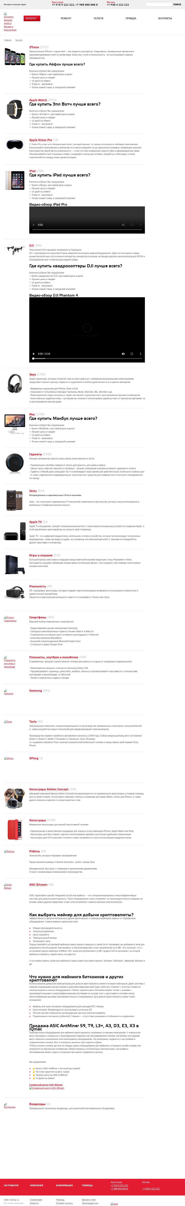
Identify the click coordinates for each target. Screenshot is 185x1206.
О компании (36, 1200)
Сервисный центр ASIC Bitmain (46, 1085)
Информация (64, 1185)
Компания (36, 1185)
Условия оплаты (64, 1203)
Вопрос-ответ (89, 1200)
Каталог (31, 18)
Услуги (98, 18)
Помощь (87, 1185)
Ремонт (66, 18)
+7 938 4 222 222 (151, 1189)
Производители (90, 1203)
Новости (34, 1203)
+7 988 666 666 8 (119, 1189)
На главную (11, 1185)
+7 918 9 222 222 (119, 1185)
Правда (131, 18)
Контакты (165, 18)
